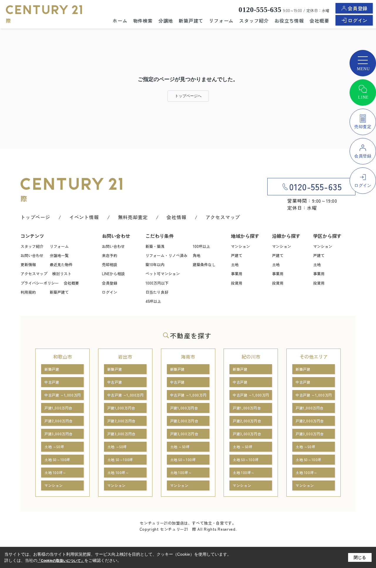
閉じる (360, 557)
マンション (240, 246)
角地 (196, 255)
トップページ (35, 217)
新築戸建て (191, 20)
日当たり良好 (156, 292)
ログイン (357, 20)
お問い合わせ (32, 255)
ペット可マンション (162, 273)
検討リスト (61, 273)
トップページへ (188, 96)
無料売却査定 (133, 217)
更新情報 (28, 264)
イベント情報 (84, 217)
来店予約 (109, 255)
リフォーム (221, 20)
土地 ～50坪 (54, 446)
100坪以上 (201, 246)
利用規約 (28, 292)
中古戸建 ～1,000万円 (62, 394)
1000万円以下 (157, 283)
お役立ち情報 (289, 20)
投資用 (236, 283)
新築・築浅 (154, 246)
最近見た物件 (61, 264)
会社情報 (176, 217)
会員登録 (357, 8)
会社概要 (319, 20)
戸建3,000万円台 (58, 433)
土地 (235, 264)
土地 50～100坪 (57, 459)
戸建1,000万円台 (58, 407)
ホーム (120, 20)
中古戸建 (51, 381)
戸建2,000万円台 (58, 420)
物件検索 (143, 20)
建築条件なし (204, 264)
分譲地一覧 (59, 255)
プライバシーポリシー (40, 283)
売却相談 (109, 264)
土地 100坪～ (55, 472)
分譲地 (165, 20)
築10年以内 (154, 264)
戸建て (236, 255)
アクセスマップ (223, 217)
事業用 (236, 273)
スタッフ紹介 (254, 20)
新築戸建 (51, 369)
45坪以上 (153, 301)
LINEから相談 (113, 273)
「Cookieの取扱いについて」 (60, 561)
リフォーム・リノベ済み (166, 255)
